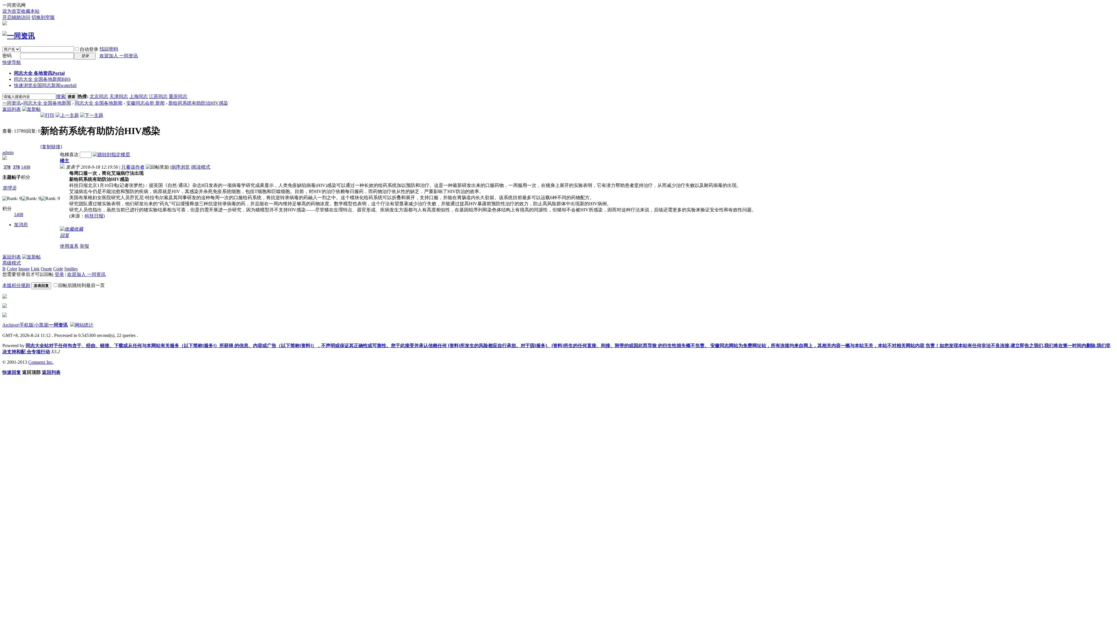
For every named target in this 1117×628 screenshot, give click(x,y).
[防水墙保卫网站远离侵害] (72, 324)
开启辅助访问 (16, 17)
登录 (59, 274)
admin (8, 152)
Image (24, 268)
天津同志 (118, 96)
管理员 (9, 187)
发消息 (21, 224)
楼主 (64, 160)
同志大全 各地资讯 (39, 73)
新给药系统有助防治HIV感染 (198, 103)
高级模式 (11, 263)
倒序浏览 (180, 167)
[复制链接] (51, 146)
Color (12, 268)
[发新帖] (31, 109)
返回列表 (11, 109)
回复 (64, 235)
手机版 (26, 324)
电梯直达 (69, 154)
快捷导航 (11, 62)
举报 (84, 246)
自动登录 (89, 49)
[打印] (47, 115)
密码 (7, 55)
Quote (46, 268)
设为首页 (11, 11)
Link (35, 268)
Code (58, 268)
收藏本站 (30, 11)
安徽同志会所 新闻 (145, 103)
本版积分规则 (16, 285)
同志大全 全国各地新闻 (42, 79)
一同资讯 (11, 103)
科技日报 (94, 215)
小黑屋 (41, 324)
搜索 (60, 96)
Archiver (10, 324)
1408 (25, 167)
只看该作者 (133, 167)
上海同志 (138, 96)
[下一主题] (91, 115)
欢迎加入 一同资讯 (118, 55)
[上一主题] (67, 115)
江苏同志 (158, 96)
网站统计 (84, 324)
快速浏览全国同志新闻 (45, 85)
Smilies (71, 268)
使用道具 (69, 246)
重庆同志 (178, 96)
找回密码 (108, 49)
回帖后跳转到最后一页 (81, 285)
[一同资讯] (18, 36)
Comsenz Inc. (41, 362)
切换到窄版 (43, 17)
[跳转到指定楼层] (111, 154)
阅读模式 (201, 167)
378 (6, 167)
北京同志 (99, 96)
